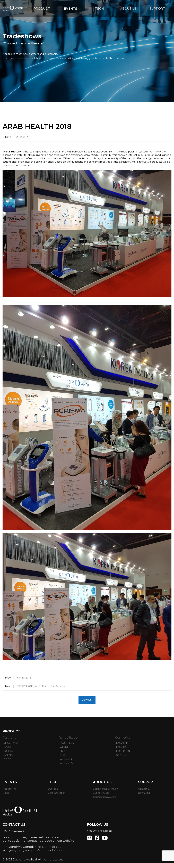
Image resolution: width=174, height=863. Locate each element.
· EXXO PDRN (122, 751)
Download (144, 792)
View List (87, 699)
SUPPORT (157, 9)
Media (6, 792)
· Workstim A (65, 759)
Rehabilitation (69, 737)
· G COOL (8, 759)
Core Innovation (56, 792)
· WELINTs (8, 755)
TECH (99, 9)
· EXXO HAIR (121, 746)
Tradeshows (9, 788)
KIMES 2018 (24, 677)
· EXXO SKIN (121, 742)
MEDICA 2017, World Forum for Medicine (41, 686)
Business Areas (101, 792)
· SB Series (121, 755)
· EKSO (62, 751)
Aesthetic (9, 737)
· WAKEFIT (8, 746)
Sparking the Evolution (105, 788)
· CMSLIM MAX (10, 742)
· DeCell (63, 755)
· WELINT (63, 746)
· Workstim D (66, 763)
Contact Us (144, 788)
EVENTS (70, 9)
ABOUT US (128, 9)
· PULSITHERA (66, 742)
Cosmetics (122, 737)
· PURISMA (8, 751)
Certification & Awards (105, 797)
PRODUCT (42, 9)
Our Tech (53, 788)
